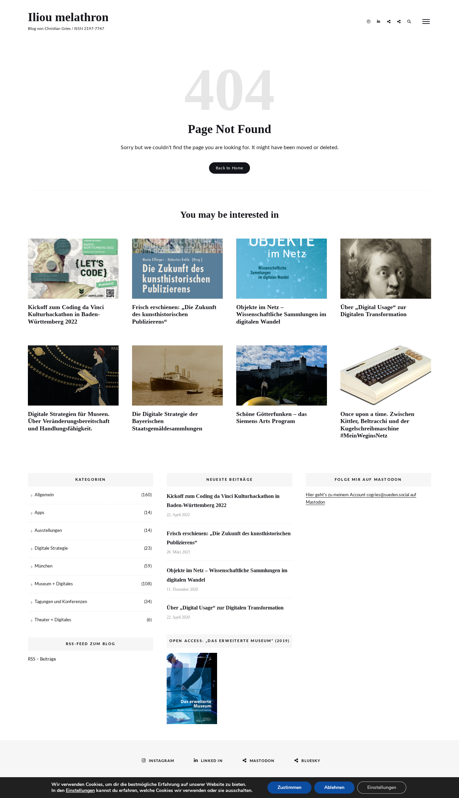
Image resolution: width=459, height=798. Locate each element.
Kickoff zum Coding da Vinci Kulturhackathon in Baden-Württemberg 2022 (66, 314)
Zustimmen (289, 787)
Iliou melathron (68, 17)
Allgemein (44, 495)
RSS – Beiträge (42, 659)
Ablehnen (334, 787)
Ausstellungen (48, 531)
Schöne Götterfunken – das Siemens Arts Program (271, 418)
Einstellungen (80, 791)
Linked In (379, 21)
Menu (426, 21)
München (43, 566)
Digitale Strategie (51, 548)
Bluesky (399, 21)
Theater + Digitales (53, 620)
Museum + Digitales (54, 584)
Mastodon (389, 21)
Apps (39, 513)
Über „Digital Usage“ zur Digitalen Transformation (373, 311)
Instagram (369, 21)
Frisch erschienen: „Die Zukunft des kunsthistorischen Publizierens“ (174, 314)
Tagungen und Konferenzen (61, 602)
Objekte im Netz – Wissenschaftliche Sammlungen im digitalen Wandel (281, 314)
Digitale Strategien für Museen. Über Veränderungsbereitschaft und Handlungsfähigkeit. (69, 421)
